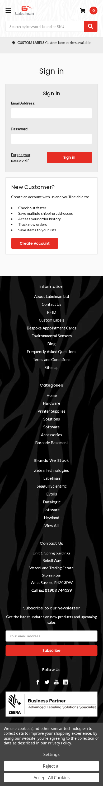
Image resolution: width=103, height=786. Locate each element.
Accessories (51, 434)
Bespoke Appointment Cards (51, 328)
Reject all (51, 766)
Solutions (51, 419)
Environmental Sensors (51, 335)
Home (51, 395)
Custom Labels (51, 320)
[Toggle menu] (8, 10)
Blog (51, 343)
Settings (51, 754)
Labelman (51, 478)
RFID (51, 312)
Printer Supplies (51, 411)
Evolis (51, 494)
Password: (20, 129)
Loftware (51, 509)
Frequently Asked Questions (51, 351)
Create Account (35, 243)
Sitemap (52, 367)
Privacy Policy (59, 742)
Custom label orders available (54, 43)
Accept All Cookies (52, 777)
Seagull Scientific (52, 486)
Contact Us (51, 304)
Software (51, 426)
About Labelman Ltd (51, 296)
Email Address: (23, 103)
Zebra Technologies (51, 470)
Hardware (51, 403)
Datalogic (51, 501)
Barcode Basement (51, 442)
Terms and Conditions (52, 359)
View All (51, 525)
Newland (51, 517)
